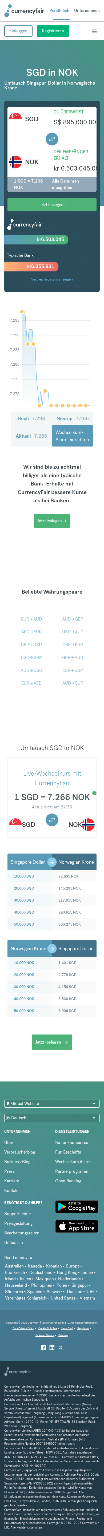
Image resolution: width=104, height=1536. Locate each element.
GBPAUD (72, 657)
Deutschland (41, 1272)
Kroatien (54, 1266)
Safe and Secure (44, 1335)
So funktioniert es (71, 1142)
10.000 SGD (24, 876)
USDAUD (72, 632)
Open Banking (68, 1181)
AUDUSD (31, 670)
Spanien (34, 1291)
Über (8, 1142)
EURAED (31, 683)
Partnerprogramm (71, 1171)
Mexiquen (44, 1279)
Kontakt (11, 1190)
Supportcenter (17, 1214)
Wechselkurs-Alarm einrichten (72, 436)
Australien (14, 1266)
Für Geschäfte (68, 1152)
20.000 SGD (24, 888)
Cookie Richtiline (47, 1328)
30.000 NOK (24, 986)
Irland (10, 1279)
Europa (72, 1266)
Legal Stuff (67, 1328)
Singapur (79, 1285)
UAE (91, 1291)
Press (9, 1171)
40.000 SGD (24, 912)
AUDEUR (72, 683)
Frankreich (15, 1272)
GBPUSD (31, 644)
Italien (25, 1279)
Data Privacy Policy (23, 1328)
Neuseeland (16, 1285)
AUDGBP (72, 619)
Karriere (11, 1181)
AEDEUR (31, 632)
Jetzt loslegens (52, 204)
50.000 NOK (24, 1010)
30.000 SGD (24, 900)
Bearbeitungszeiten (21, 1233)
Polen (62, 1285)
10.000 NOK (24, 962)
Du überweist (69, 112)
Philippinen (41, 1285)
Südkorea (14, 1291)
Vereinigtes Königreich (25, 1298)
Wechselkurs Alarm (73, 1161)
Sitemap (63, 1335)
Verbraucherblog (19, 1152)
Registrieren (53, 31)
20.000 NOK (24, 974)
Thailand (74, 1291)
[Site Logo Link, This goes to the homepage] (24, 10)
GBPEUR (72, 644)
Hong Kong (67, 1272)
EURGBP (72, 670)
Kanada (35, 1266)
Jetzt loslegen (52, 521)
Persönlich (59, 10)
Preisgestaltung (18, 1223)
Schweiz (54, 1291)
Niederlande (69, 1279)
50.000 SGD (24, 924)
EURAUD (31, 619)
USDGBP (31, 657)
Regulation (83, 1328)
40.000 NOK (24, 998)
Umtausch (13, 1242)
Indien (87, 1272)
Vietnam (87, 1298)
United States (63, 1298)
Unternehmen (87, 10)
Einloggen (18, 31)
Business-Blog (17, 1161)
